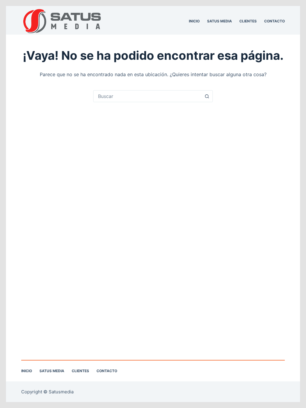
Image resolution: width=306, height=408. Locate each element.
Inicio (194, 21)
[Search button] (206, 96)
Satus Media (219, 21)
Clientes (248, 21)
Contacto (274, 21)
